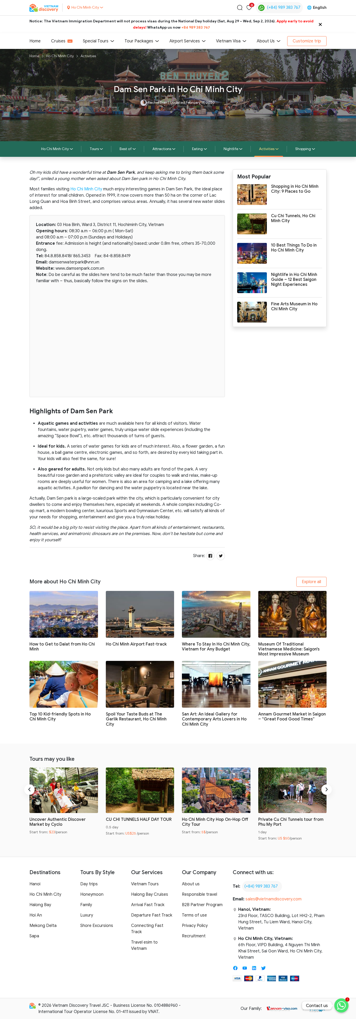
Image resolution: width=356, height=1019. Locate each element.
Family (86, 904)
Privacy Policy (195, 925)
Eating (197, 149)
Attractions (161, 149)
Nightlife (231, 149)
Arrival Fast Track (147, 904)
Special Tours (95, 41)
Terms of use (194, 915)
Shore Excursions (96, 925)
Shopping (303, 149)
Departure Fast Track (151, 915)
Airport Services (184, 41)
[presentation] (29, 789)
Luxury (86, 915)
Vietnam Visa (228, 41)
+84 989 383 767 (195, 27)
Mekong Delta (43, 925)
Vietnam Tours (145, 884)
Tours (94, 149)
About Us (266, 41)
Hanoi (34, 884)
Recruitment (194, 936)
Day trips (89, 884)
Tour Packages (139, 41)
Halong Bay (40, 904)
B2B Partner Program (202, 904)
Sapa (34, 936)
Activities (88, 56)
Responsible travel (199, 894)
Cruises (58, 41)
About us (191, 884)
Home (35, 41)
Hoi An (35, 915)
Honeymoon (91, 894)
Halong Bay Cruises (149, 894)
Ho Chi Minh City (60, 56)
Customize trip (307, 41)
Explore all (311, 581)
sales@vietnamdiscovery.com (273, 899)
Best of (126, 149)
